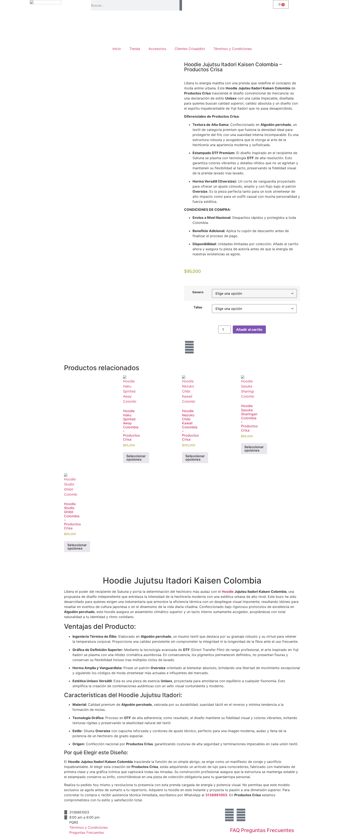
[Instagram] (189, 347)
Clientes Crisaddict (190, 49)
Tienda (134, 49)
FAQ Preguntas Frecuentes (262, 830)
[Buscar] (180, 5)
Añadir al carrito (249, 329)
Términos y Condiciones (232, 49)
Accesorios (157, 49)
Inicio (116, 49)
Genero (197, 292)
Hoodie (228, 591)
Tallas (198, 307)
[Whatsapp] (241, 815)
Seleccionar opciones (136, 457)
